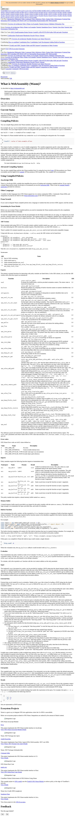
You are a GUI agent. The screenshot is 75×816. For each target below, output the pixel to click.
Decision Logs (36, 39)
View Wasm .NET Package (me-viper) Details (14, 744)
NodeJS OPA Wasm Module (35, 781)
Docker (30, 32)
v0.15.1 (12, 17)
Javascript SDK (44, 185)
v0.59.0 (17, 12)
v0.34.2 (65, 14)
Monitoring (26, 35)
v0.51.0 (55, 12)
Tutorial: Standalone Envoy (44, 27)
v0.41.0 (31, 14)
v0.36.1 (55, 14)
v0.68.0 (44, 10)
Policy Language (26, 19)
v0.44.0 (17, 14)
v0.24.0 (41, 15)
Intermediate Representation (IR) (38, 20)
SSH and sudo (57, 32)
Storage (42, 35)
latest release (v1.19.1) (57, 2)
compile (22, 172)
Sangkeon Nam (5, 794)
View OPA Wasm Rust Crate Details (11, 772)
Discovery (47, 39)
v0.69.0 (39, 10)
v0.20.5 (60, 15)
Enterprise (22, 49)
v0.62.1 (3, 12)
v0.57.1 (27, 12)
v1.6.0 (4, 10)
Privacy (37, 35)
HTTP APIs (45, 32)
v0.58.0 (22, 12)
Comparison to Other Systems (49, 45)
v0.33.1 (69, 14)
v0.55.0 (36, 12)
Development (45, 42)
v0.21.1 (55, 15)
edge (35, 17)
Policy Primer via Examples (31, 24)
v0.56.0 (31, 12)
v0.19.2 (65, 15)
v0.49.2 (65, 12)
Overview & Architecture (15, 24)
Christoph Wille (5, 753)
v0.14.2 (17, 17)
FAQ (7, 49)
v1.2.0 (22, 10)
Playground (4, 77)
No (7, 814)
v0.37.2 (50, 14)
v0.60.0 (12, 12)
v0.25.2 (36, 15)
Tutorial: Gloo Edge (58, 27)
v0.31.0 (7, 15)
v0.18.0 (69, 15)
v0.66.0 (53, 10)
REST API (23, 20)
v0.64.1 (63, 10)
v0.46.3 (7, 14)
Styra (2, 725)
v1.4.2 (14, 10)
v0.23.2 (46, 15)
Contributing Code (35, 42)
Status (42, 39)
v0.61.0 (7, 12)
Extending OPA (15, 20)
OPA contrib (18, 781)
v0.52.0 (50, 12)
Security (32, 35)
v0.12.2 (27, 17)
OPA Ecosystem (13, 49)
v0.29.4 (17, 15)
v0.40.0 (36, 14)
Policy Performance (56, 19)
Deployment (19, 35)
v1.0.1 (30, 10)
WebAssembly (53, 20)
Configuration (11, 35)
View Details (4, 758)
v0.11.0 (31, 17)
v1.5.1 (10, 10)
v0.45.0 (12, 14)
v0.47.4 (3, 14)
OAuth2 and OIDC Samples (17, 45)
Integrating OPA (5, 20)
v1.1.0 (26, 10)
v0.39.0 (41, 14)
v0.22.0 (50, 15)
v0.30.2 (12, 15)
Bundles (29, 39)
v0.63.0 (67, 10)
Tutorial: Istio (68, 27)
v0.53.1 (46, 12)
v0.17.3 (3, 17)
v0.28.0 (22, 15)
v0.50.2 (60, 12)
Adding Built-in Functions (57, 42)
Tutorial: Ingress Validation (47, 24)
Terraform (65, 32)
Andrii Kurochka (6, 739)
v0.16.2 (7, 17)
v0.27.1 (27, 15)
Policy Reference (37, 19)
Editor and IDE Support (33, 45)
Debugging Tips (59, 24)
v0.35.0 (60, 14)
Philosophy (18, 19)
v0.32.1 (3, 15)
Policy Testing (46, 19)
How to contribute (13, 42)
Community (15, 69)
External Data (66, 19)
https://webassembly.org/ (17, 88)
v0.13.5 (22, 17)
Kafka (51, 32)
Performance (4, 29)
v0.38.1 (46, 14)
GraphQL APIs (37, 32)
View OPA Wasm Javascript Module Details (13, 729)
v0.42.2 (27, 14)
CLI (28, 20)
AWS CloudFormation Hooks (19, 32)
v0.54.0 (41, 12)
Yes (2, 814)
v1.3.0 (18, 10)
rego (52, 170)
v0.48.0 (69, 12)
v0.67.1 (48, 10)
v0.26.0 (31, 15)
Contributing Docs (24, 42)
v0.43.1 (22, 14)
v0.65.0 (58, 10)
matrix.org (4, 767)
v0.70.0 (34, 10)
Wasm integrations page (31, 195)
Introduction (10, 19)
